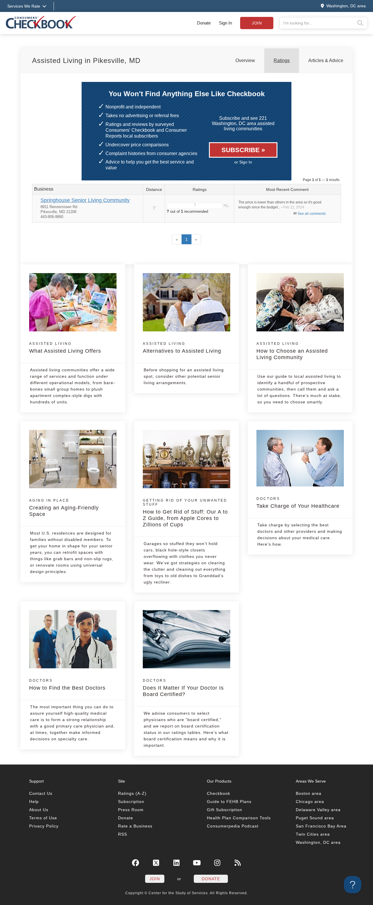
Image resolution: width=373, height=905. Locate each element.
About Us (38, 809)
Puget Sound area (315, 818)
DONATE (211, 878)
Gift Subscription (224, 809)
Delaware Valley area (318, 809)
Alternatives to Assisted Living (182, 348)
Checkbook (218, 793)
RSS (122, 834)
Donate (204, 22)
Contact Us (40, 793)
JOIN (154, 878)
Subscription (131, 801)
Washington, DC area (318, 842)
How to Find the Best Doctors (67, 685)
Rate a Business (135, 826)
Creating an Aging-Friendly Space (64, 507)
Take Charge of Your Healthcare (297, 503)
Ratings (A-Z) (132, 793)
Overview (245, 60)
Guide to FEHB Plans (229, 801)
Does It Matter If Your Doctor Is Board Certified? (183, 688)
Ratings (282, 60)
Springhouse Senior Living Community (85, 200)
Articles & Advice (325, 60)
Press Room (131, 809)
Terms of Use (43, 818)
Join (257, 23)
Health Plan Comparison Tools (239, 818)
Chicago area (310, 801)
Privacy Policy (44, 826)
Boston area (308, 793)
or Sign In (243, 162)
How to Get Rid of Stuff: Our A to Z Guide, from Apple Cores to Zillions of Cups (185, 513)
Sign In (225, 22)
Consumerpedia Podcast (232, 826)
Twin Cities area (313, 834)
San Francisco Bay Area (321, 826)
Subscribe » (243, 150)
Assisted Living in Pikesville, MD (86, 60)
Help (34, 801)
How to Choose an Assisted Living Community (292, 351)
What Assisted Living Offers (65, 348)
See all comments (312, 214)
